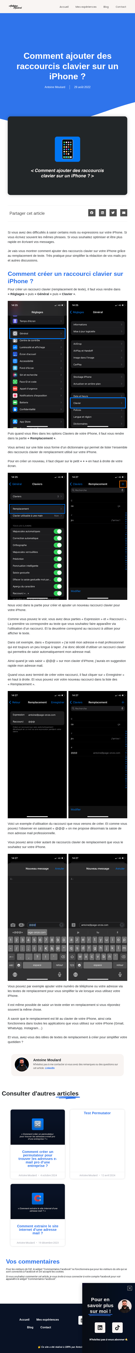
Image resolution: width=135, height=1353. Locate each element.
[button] (91, 212)
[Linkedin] (100, 1327)
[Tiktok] (117, 1327)
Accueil (64, 7)
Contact (121, 7)
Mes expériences (86, 7)
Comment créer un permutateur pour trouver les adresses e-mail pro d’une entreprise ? (37, 1159)
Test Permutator (97, 1113)
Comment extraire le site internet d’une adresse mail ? (37, 1229)
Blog (106, 7)
